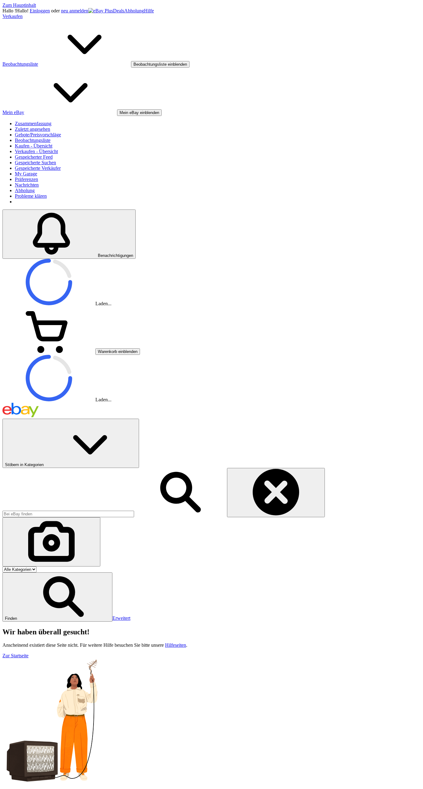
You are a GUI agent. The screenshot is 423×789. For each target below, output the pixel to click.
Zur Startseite (15, 655)
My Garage (26, 173)
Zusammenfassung (33, 123)
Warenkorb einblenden (117, 351)
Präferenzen (26, 179)
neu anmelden (74, 10)
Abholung (134, 10)
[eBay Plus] (100, 10)
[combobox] (68, 514)
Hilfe (149, 10)
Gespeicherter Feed (34, 157)
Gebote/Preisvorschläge (38, 134)
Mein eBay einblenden (139, 112)
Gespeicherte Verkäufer (38, 168)
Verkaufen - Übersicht (36, 151)
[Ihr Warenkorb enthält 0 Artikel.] (48, 351)
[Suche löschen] (276, 492)
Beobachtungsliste (32, 140)
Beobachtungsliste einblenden (160, 64)
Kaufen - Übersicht (33, 145)
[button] (57, 597)
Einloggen (40, 10)
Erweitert (121, 618)
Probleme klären (31, 196)
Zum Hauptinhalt (19, 5)
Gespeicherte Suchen (35, 162)
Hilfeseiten (175, 645)
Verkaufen (12, 16)
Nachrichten (27, 184)
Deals (118, 10)
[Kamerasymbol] (51, 541)
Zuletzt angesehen (32, 129)
